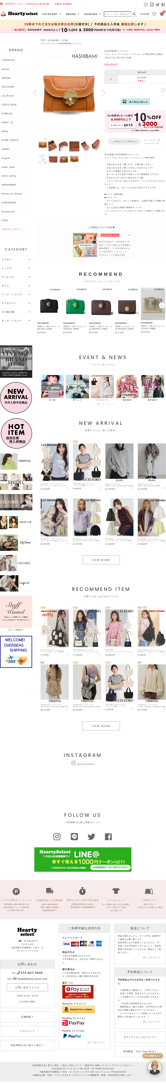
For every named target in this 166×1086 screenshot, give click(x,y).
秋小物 (52, 400)
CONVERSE (9, 202)
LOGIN (144, 14)
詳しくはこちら (95, 1042)
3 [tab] (103, 404)
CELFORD (8, 86)
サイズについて (150, 143)
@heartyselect (86, 764)
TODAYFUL (9, 60)
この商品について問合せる (124, 141)
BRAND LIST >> (11, 229)
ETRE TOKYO (10, 140)
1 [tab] (93, 404)
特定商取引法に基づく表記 (46, 1065)
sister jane (8, 167)
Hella (5, 131)
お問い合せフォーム (27, 987)
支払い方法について (72, 1065)
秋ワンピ (77, 400)
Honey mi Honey (12, 193)
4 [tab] (108, 404)
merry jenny (9, 175)
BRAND (71, 14)
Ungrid (6, 158)
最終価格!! (128, 400)
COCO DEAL (9, 104)
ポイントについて (151, 140)
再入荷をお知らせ (137, 102)
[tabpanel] (52, 388)
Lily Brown (8, 95)
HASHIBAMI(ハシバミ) (69, 43)
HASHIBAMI (9, 184)
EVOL (5, 220)
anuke (5, 69)
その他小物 (53, 40)
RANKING (91, 14)
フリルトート (102, 400)
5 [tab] (113, 404)
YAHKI (5, 149)
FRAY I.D (7, 122)
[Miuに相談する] (154, 1067)
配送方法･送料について (96, 1065)
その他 (64, 40)
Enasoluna (8, 211)
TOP (42, 40)
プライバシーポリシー (122, 1065)
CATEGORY (50, 14)
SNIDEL (6, 78)
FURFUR (7, 113)
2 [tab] (98, 404)
